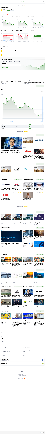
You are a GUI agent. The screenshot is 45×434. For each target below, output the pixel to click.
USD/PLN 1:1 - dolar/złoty (19, 30)
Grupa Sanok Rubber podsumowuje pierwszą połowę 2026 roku (16, 189)
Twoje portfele (2, 341)
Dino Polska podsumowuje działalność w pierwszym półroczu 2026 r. (28, 156)
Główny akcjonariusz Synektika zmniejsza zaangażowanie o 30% (27, 296)
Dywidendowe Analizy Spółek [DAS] (5, 351)
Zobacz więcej (39, 85)
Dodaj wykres (37, 35)
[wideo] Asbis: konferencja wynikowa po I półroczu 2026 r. (28, 237)
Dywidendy (2, 336)
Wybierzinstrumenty (4, 9)
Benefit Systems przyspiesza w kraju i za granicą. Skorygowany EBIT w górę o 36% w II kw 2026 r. (39, 157)
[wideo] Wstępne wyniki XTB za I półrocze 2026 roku (27, 248)
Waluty (1, 335)
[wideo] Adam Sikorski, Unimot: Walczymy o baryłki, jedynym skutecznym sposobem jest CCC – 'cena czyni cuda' (39, 322)
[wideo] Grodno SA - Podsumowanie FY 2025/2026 (37, 248)
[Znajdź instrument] (43, 1)
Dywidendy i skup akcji (3, 347)
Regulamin (22, 370)
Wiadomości (2, 331)
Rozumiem (42, 432)
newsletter (24, 355)
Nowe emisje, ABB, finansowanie (27, 347)
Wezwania (24, 351)
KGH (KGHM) (18, 16)
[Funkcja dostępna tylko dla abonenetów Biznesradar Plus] (1, 10)
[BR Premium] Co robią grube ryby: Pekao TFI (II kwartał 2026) (38, 280)
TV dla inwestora (25, 354)
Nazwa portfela (4, 63)
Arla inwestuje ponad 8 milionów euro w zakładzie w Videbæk (9, 73)
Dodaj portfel (5, 67)
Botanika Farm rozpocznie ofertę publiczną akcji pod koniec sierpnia (28, 306)
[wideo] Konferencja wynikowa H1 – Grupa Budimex (38, 237)
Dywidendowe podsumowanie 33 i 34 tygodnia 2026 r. (27, 145)
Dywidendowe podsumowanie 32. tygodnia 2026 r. (37, 173)
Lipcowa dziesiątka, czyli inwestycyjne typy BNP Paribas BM (38, 264)
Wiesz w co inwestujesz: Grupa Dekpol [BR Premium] (38, 222)
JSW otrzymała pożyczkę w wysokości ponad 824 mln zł (6, 306)
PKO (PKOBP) (33, 16)
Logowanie (2, 342)
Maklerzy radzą (3, 355)
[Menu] (1, 1)
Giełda (1, 332)
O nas (22, 367)
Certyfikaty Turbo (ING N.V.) (26, 350)
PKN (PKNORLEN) (3, 30)
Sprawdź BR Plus (26, 5)
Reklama (22, 371)
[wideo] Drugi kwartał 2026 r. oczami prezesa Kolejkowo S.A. (6, 321)
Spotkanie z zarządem (3, 354)
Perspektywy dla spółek (4, 350)
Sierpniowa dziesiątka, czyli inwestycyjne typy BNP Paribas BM (16, 264)
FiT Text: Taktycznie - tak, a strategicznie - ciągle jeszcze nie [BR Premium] (17, 280)
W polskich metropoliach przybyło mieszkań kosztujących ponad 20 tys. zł (33, 82)
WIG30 (2, 16)
